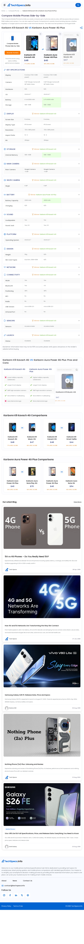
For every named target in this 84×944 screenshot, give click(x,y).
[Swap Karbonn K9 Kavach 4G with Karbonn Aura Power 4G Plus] (43, 49)
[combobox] (70, 35)
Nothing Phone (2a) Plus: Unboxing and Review (24, 764)
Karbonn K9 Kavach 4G (29, 56)
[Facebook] (10, 895)
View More (77, 502)
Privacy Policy (6, 906)
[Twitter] (21, 895)
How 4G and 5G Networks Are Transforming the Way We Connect (32, 625)
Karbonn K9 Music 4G (69, 55)
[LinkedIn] (16, 895)
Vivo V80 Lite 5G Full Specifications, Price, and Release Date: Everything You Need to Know (42, 833)
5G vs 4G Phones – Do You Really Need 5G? (27, 556)
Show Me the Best (12, 53)
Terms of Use (18, 906)
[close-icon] (40, 34)
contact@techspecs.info (14, 885)
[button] (42, 113)
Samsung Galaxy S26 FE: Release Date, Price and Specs (27, 695)
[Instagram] (4, 895)
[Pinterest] (27, 895)
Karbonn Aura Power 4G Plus (50, 56)
